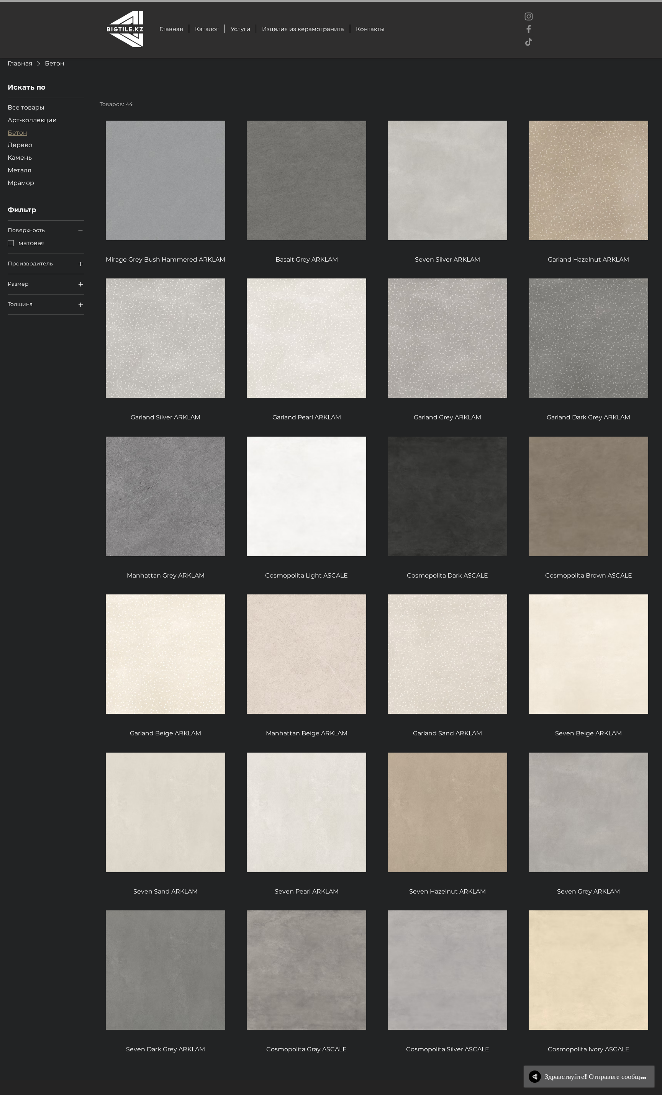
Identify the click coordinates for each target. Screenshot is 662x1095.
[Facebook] (528, 29)
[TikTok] (528, 41)
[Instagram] (528, 16)
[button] (303, 29)
